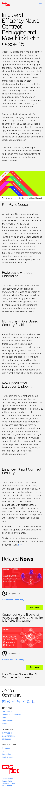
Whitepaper (6, 739)
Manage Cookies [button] (8, 783)
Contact (5, 718)
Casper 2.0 (6, 754)
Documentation (8, 736)
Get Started (7, 733)
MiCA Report (7, 786)
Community (19, 599)
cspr (4, 751)
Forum (4, 724)
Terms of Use (7, 779)
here (20, 544)
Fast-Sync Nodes (9, 198)
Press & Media (7, 721)
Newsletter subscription (11, 715)
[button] (40, 4)
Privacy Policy (7, 781)
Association (7, 599)
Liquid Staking (7, 757)
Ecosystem (6, 748)
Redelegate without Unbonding (31, 198)
